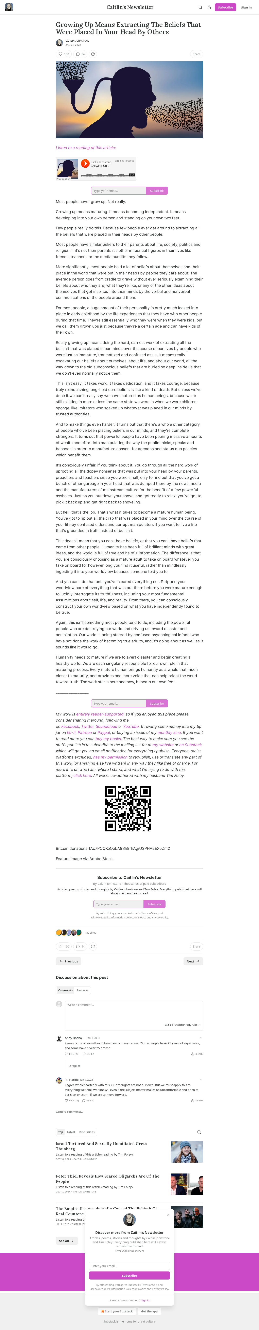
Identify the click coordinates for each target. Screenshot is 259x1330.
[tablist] (73, 990)
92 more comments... (70, 1112)
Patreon (85, 732)
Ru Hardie (72, 1080)
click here (82, 775)
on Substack (190, 745)
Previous (71, 961)
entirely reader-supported (100, 714)
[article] (129, 1153)
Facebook (70, 726)
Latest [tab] (71, 1132)
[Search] (200, 7)
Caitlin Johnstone (77, 40)
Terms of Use (149, 1285)
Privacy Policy (160, 1289)
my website (163, 745)
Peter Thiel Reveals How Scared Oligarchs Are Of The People (107, 1179)
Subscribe (225, 7)
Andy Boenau (74, 1038)
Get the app (149, 1311)
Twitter (87, 726)
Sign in (246, 7)
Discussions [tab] (86, 1132)
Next (190, 961)
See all (64, 1241)
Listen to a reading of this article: (86, 147)
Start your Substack (119, 1311)
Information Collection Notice (128, 1289)
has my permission (110, 757)
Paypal (104, 732)
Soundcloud (106, 726)
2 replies (74, 1066)
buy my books (108, 738)
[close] (168, 1215)
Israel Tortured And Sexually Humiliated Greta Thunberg (101, 1146)
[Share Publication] (209, 7)
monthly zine (169, 732)
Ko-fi (71, 732)
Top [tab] (60, 1132)
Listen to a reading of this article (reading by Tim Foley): (95, 1154)
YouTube (131, 726)
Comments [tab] (65, 990)
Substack (109, 1321)
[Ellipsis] (201, 1037)
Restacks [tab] (82, 990)
